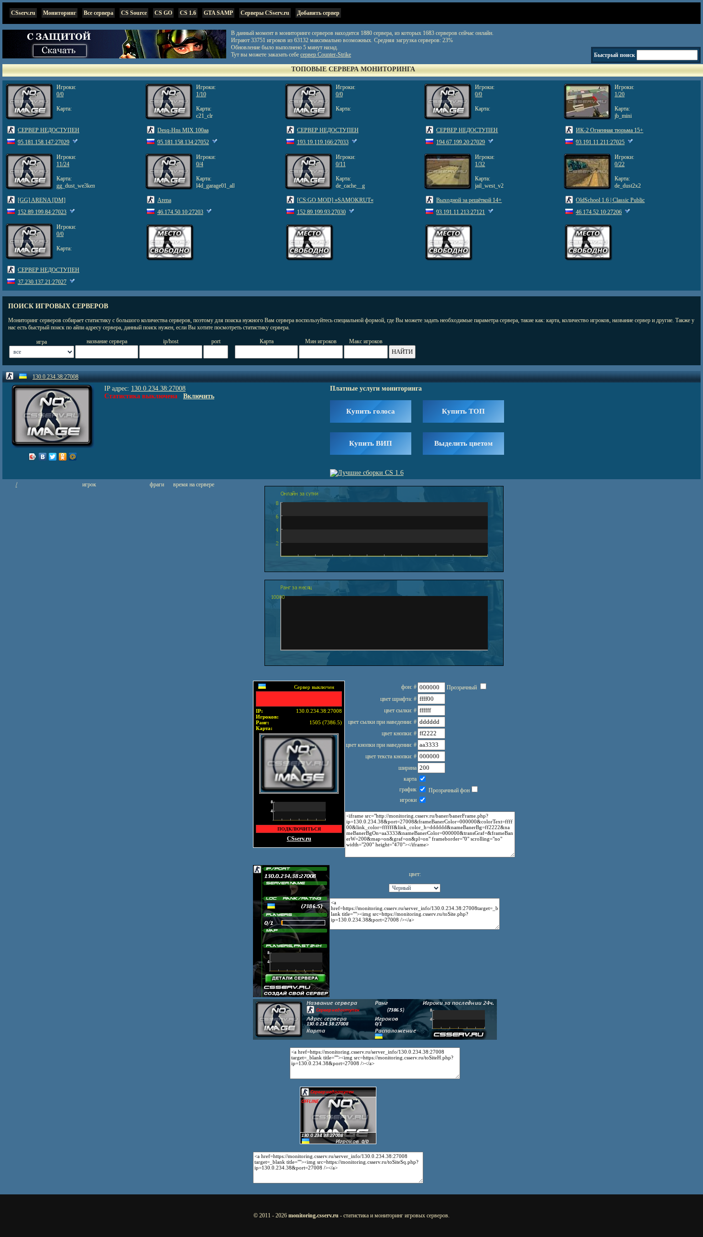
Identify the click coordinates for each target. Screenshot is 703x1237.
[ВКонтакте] (43, 456)
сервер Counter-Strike (325, 54)
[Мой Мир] (73, 456)
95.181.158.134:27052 (183, 142)
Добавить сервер (318, 13)
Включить (198, 396)
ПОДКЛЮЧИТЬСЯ (299, 829)
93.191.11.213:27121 (460, 212)
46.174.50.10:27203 (180, 212)
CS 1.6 (188, 13)
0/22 (620, 164)
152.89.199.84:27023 (42, 212)
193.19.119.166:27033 (323, 142)
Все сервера (98, 13)
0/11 (341, 164)
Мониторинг (59, 13)
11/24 (62, 164)
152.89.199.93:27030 (321, 212)
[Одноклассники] (63, 456)
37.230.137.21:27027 (42, 282)
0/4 (199, 164)
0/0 (60, 94)
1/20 (620, 94)
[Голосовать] (75, 142)
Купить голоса (370, 411)
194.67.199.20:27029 (460, 142)
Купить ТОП (463, 411)
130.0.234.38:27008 (55, 376)
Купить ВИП (370, 443)
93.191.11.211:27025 (600, 142)
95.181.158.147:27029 (43, 142)
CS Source (134, 13)
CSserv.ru (23, 13)
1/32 (480, 164)
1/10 (201, 94)
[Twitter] (53, 456)
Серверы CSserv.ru (265, 13)
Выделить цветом (463, 443)
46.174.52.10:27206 (599, 212)
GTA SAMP (218, 13)
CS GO (163, 13)
